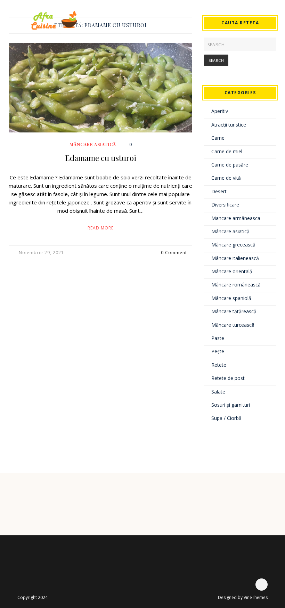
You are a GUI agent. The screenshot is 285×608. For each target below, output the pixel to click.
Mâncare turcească (232, 325)
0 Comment (174, 253)
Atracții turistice (228, 124)
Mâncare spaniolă (231, 298)
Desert (219, 191)
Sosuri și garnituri (230, 405)
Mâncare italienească (235, 258)
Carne (218, 138)
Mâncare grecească (233, 244)
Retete (218, 365)
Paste (217, 338)
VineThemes (256, 597)
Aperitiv (219, 111)
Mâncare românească (236, 284)
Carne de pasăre (229, 164)
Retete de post (228, 378)
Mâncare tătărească (233, 311)
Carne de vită (226, 178)
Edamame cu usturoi (100, 158)
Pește (217, 351)
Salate (218, 391)
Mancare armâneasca (235, 218)
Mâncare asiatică (93, 144)
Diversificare (225, 204)
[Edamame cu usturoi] (100, 87)
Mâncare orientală (231, 271)
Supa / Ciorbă (226, 418)
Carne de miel (226, 151)
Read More (101, 228)
